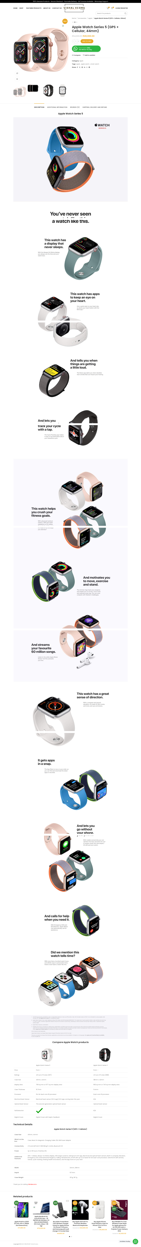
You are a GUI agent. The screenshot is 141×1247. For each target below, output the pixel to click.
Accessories (82, 18)
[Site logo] (74, 8)
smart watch (94, 64)
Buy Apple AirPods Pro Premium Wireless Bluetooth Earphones (80, 1223)
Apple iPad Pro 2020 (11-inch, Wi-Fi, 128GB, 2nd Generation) (21, 1223)
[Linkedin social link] (84, 67)
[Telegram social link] (89, 67)
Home (74, 18)
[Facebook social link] (77, 67)
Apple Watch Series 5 (63, 1129)
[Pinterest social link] (82, 67)
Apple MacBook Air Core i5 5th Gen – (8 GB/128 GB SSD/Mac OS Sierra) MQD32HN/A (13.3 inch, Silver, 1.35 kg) (41, 1221)
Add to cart (86, 41)
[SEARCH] (125, 13)
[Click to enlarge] (17, 79)
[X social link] (79, 67)
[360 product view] (17, 73)
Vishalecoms (32, 1184)
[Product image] (21, 1210)
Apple (90, 18)
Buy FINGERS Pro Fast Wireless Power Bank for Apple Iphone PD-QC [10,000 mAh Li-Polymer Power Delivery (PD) (119, 1226)
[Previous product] (73, 22)
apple (78, 64)
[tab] (39, 106)
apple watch (85, 64)
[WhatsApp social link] (87, 67)
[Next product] (77, 22)
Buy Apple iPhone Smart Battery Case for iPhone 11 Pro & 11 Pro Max (100, 1224)
